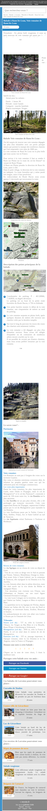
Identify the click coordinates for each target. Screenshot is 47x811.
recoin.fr (26, 801)
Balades (21, 807)
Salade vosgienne (11, 766)
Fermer (36, 4)
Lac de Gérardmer (12, 723)
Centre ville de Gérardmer (16, 706)
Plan (30, 808)
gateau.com (28, 804)
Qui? (19, 808)
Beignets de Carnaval (13, 783)
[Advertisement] (19, 46)
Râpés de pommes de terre (15, 748)
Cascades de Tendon (12, 688)
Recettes (27, 807)
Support (24, 808)
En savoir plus (28, 4)
